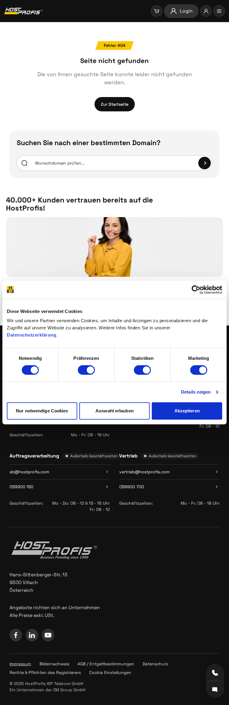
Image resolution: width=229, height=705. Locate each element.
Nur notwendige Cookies (42, 410)
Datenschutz (155, 663)
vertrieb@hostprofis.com (144, 471)
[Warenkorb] (156, 11)
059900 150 (21, 486)
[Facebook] (16, 635)
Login (186, 11)
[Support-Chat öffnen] (215, 689)
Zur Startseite (115, 104)
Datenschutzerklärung (31, 334)
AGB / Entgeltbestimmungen (106, 663)
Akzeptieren (187, 410)
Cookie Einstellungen (110, 672)
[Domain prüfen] (204, 163)
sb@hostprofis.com (29, 471)
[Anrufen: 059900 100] (215, 673)
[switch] (86, 370)
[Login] (206, 11)
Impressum (20, 663)
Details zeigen (196, 391)
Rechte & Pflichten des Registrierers (45, 672)
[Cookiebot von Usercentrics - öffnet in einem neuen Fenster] (196, 289)
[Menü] (219, 11)
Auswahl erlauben (114, 410)
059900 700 (131, 486)
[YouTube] (48, 635)
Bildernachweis (54, 663)
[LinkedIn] (32, 635)
